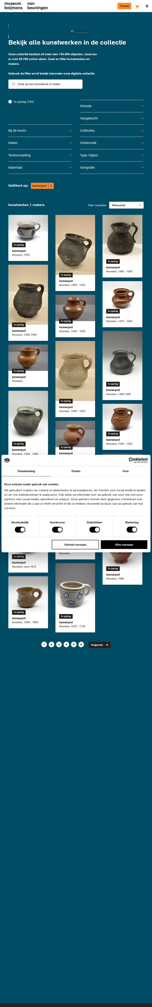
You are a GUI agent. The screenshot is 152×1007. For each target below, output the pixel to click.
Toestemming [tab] (26, 471)
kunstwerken (18, 205)
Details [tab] (76, 471)
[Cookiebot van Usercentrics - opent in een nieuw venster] (131, 460)
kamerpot (39, 186)
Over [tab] (126, 471)
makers (38, 205)
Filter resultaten (97, 205)
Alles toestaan (124, 544)
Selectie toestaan (75, 544)
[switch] (57, 530)
